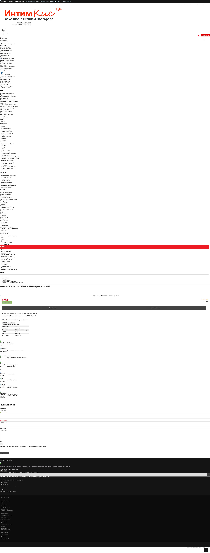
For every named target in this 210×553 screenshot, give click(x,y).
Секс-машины (5, 244)
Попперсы (3, 219)
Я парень (4, 264)
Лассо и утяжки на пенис (9, 153)
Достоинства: (3, 413)
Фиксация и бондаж (6, 242)
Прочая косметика (5, 196)
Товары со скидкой (5, 528)
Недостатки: (3, 420)
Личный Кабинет (4, 532)
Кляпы (2, 239)
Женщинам (11, 44)
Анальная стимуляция (6, 48)
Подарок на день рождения (8, 268)
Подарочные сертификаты (7, 76)
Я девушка (5, 263)
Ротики (3, 148)
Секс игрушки (4, 41)
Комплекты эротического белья (9, 101)
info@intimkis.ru (4, 482)
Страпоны (2, 57)
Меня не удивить (6, 266)
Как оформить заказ (30, 1)
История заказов (4, 534)
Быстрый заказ (155, 308)
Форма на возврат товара (6, 515)
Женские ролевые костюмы (8, 96)
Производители (4, 522)
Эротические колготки (6, 111)
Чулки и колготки (4, 109)
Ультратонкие (3, 204)
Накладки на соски (5, 118)
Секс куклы (3, 65)
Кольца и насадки (5, 62)
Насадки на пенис (7, 155)
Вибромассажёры (5, 81)
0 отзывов (205, 301)
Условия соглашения (66, 1)
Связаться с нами (4, 513)
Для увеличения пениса (7, 227)
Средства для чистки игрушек (8, 199)
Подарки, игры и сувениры (7, 86)
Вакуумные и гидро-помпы (7, 66)
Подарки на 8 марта (6, 250)
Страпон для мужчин (6, 68)
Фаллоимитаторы (5, 47)
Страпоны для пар (5, 84)
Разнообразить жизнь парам (9, 254)
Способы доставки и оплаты (21, 320)
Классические (4, 202)
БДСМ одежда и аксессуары (9, 236)
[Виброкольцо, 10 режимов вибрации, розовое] (14, 289)
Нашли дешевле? (7, 302)
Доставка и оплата (44, 1)
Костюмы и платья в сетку (7, 100)
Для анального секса (6, 224)
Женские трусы (4, 98)
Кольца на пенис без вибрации (10, 157)
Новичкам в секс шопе (7, 253)
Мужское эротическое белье (8, 104)
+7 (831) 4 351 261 (24, 23)
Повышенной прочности (7, 207)
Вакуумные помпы (5, 53)
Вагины (4, 145)
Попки (3, 147)
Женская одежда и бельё (7, 93)
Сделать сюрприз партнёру (8, 258)
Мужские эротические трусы (8, 108)
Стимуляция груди (5, 55)
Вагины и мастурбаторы (7, 60)
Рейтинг (2, 442)
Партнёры (3, 526)
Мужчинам (11, 58)
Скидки (2, 272)
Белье (1, 90)
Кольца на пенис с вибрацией (10, 158)
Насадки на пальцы (5, 87)
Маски (3, 237)
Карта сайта (3, 517)
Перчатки (2, 116)
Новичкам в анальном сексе (9, 269)
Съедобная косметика (6, 197)
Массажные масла (5, 194)
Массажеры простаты (8, 163)
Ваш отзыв (3, 428)
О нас (37, 1)
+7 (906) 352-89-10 (5, 487)
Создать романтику (6, 259)
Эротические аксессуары (7, 114)
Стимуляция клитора (6, 50)
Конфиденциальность (55, 1)
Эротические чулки (5, 113)
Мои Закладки (4, 536)
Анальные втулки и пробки (9, 162)
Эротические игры (5, 79)
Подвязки (2, 121)
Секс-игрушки (5, 278)
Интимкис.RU (207, 547)
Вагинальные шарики (6, 52)
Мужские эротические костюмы (9, 106)
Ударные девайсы (6, 241)
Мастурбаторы (6, 150)
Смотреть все (3, 103)
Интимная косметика (6, 192)
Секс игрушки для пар (6, 78)
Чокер (1, 119)
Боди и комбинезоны (6, 95)
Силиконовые (4, 225)
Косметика (3, 190)
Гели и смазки (4, 220)
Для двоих (7, 74)
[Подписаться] (208, 474)
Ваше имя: (3, 408)
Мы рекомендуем (6, 251)
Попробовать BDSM (6, 256)
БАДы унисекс (4, 217)
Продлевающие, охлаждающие (9, 228)
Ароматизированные (6, 206)
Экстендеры (3, 70)
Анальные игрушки (5, 82)
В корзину (53, 308)
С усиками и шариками (6, 209)
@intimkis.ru (3, 489)
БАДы (1, 212)
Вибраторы (3, 45)
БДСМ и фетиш (4, 233)
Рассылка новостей (5, 538)
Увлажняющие (4, 222)
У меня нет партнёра (6, 261)
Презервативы (4, 201)
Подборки (3, 247)
